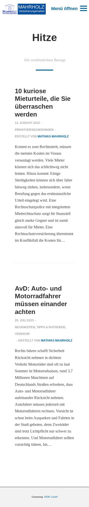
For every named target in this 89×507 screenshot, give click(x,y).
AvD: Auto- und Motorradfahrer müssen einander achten (41, 300)
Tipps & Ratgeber (51, 327)
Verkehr (22, 334)
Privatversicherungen (34, 130)
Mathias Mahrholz (53, 136)
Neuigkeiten (25, 327)
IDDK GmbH (51, 496)
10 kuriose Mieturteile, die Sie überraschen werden (42, 102)
